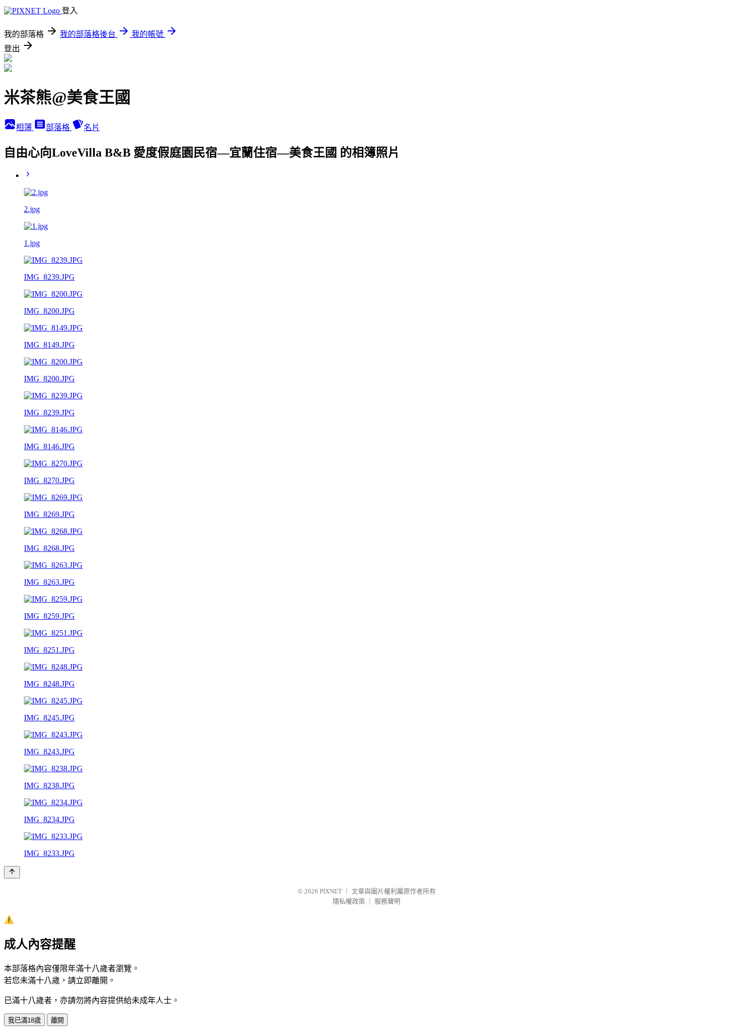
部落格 (59, 127)
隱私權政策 (349, 901)
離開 (57, 1020)
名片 (92, 127)
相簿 (25, 127)
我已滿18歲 (24, 1020)
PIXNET (331, 891)
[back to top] (12, 872)
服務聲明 (387, 901)
